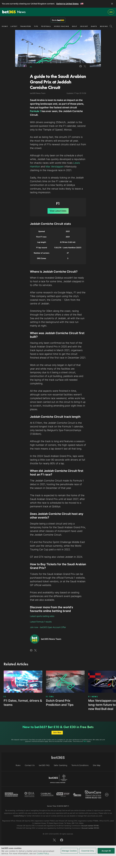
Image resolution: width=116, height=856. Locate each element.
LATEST (14, 26)
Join (111, 12)
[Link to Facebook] (80, 68)
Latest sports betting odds (42, 616)
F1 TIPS (50, 697)
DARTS (94, 26)
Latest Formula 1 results (41, 621)
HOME (5, 26)
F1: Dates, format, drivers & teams (23, 702)
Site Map (96, 765)
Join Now (57, 732)
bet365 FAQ (44, 765)
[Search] (111, 26)
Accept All (106, 851)
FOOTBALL (46, 26)
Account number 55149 (90, 828)
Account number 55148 (89, 826)
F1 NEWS (93, 697)
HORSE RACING (61, 26)
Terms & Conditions (80, 765)
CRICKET (84, 26)
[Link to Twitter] (85, 68)
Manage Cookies (69, 851)
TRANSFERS (25, 26)
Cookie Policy (43, 853)
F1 (31, 67)
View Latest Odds (58, 211)
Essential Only (87, 851)
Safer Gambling (60, 765)
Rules (18, 765)
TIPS (36, 26)
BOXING (104, 26)
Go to (54, 20)
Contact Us (30, 765)
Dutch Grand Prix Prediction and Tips (60, 702)
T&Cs (85, 741)
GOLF (74, 26)
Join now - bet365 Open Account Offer (48, 627)
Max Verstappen (55, 166)
